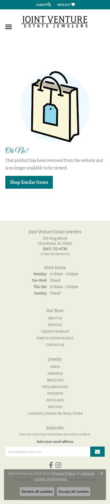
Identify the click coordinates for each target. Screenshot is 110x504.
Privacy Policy (63, 473)
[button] (43, 4)
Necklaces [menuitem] (55, 400)
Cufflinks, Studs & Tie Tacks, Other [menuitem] (55, 414)
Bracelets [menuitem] (55, 380)
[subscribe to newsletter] (97, 452)
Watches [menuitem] (55, 407)
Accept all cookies (73, 491)
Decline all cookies (37, 491)
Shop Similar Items (29, 182)
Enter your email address (55, 441)
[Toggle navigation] (8, 26)
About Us (55, 318)
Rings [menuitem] (55, 367)
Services (55, 325)
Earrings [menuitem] (55, 373)
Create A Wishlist (55, 331)
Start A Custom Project (55, 338)
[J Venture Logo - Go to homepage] (55, 22)
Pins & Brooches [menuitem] (55, 387)
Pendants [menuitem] (55, 393)
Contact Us (55, 345)
